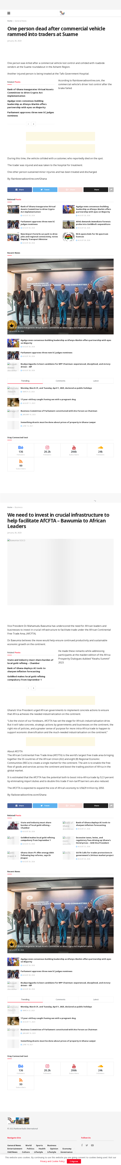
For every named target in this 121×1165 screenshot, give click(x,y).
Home (9, 21)
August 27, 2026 (83, 829)
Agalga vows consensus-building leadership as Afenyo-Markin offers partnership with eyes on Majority (27, 104)
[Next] (33, 124)
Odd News (12, 1152)
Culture (26, 1152)
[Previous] (28, 124)
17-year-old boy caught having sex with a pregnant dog (48, 399)
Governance (66, 1152)
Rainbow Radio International (26, 1128)
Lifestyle (38, 1152)
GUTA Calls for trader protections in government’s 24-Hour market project (95, 854)
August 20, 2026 (28, 862)
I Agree (74, 1161)
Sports (39, 1145)
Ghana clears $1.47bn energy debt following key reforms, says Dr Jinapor (37, 855)
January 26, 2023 (14, 40)
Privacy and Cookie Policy (52, 1161)
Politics (30, 1148)
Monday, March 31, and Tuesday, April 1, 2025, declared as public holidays (56, 388)
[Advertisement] (60, 4)
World (29, 1145)
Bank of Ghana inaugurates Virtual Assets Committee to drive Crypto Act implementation (30, 92)
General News (21, 21)
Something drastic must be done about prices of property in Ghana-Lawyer (58, 422)
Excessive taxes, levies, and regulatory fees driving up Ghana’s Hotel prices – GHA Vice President (93, 840)
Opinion (54, 1148)
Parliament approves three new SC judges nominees (46, 352)
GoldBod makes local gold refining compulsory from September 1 (38, 839)
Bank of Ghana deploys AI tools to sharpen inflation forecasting (93, 823)
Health (42, 1148)
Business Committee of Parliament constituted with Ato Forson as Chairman (59, 411)
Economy (67, 1148)
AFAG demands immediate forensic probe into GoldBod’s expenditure (93, 223)
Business (19, 507)
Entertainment (14, 1148)
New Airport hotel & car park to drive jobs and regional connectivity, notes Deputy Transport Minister (39, 237)
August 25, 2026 (28, 844)
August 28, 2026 (28, 215)
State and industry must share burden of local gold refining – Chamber (36, 825)
